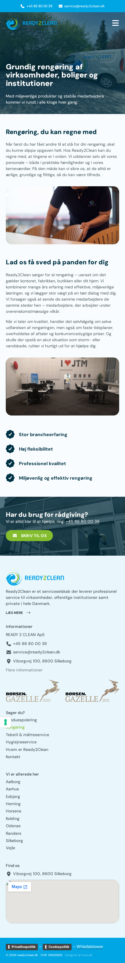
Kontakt (13, 757)
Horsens (13, 811)
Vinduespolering (21, 720)
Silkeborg (14, 841)
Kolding (12, 818)
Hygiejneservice (21, 742)
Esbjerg (13, 796)
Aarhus (12, 789)
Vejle (10, 848)
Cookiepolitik (59, 947)
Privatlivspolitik (23, 947)
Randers (13, 833)
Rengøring (15, 727)
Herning (13, 804)
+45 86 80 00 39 (82, 521)
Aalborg (13, 782)
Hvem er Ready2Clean (27, 749)
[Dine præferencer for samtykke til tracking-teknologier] (5, 722)
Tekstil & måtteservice (27, 735)
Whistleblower (89, 946)
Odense (13, 826)
